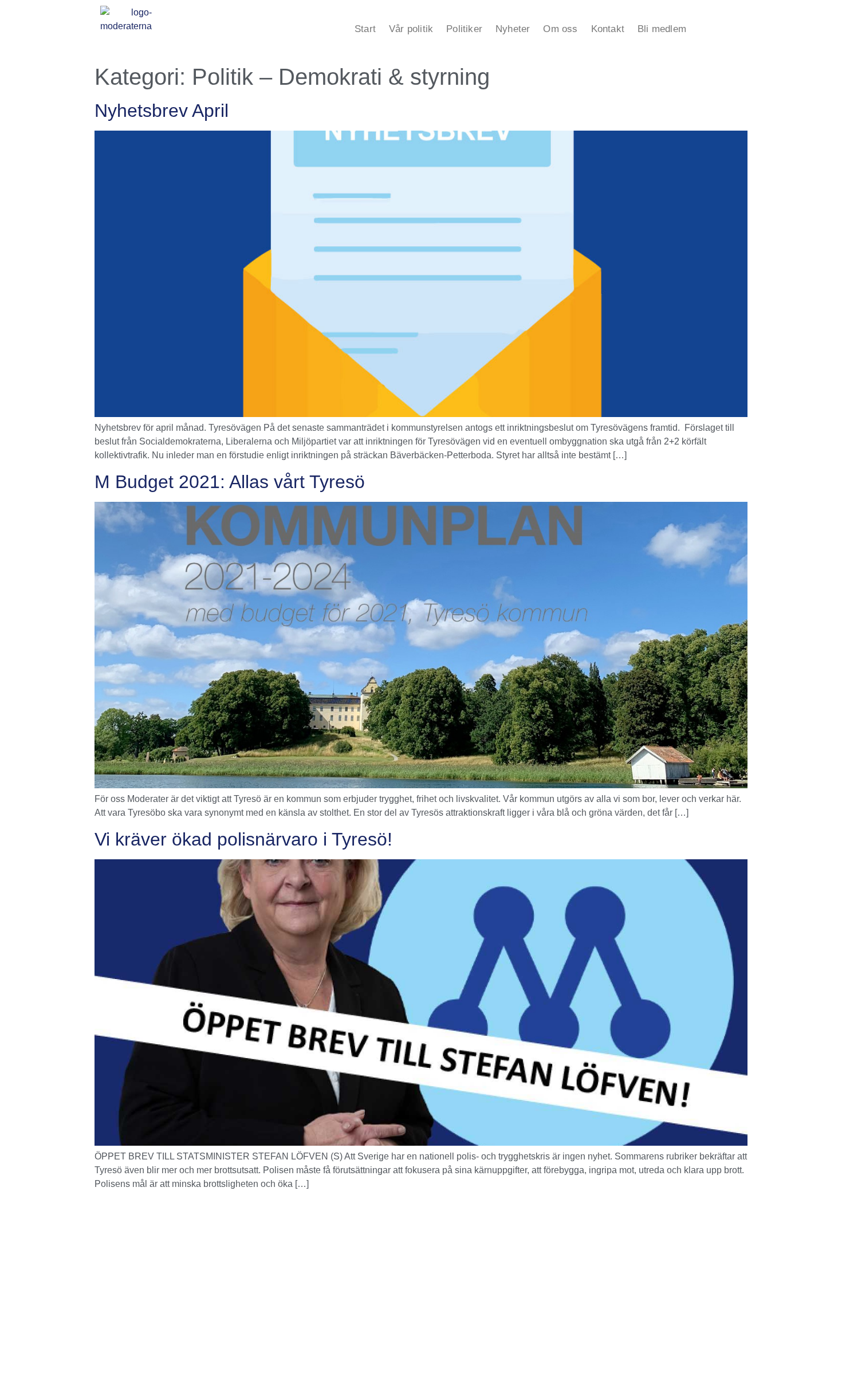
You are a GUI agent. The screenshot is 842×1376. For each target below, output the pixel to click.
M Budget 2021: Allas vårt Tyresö (230, 481)
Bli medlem (662, 28)
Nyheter (512, 28)
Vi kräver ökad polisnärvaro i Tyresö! (243, 839)
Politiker (464, 28)
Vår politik (411, 28)
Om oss (560, 28)
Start (365, 28)
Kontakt (607, 28)
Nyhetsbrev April (162, 110)
